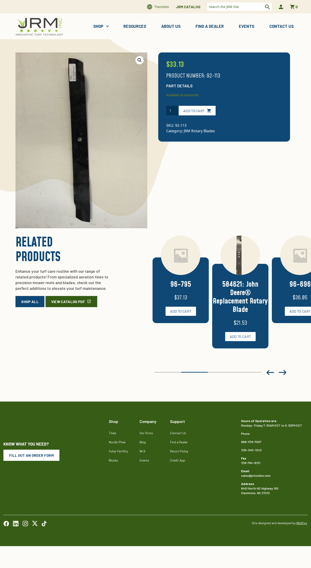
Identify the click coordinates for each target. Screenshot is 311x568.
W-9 (142, 451)
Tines (112, 433)
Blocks (113, 460)
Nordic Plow (117, 442)
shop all (30, 301)
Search (267, 7)
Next (282, 372)
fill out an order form (31, 455)
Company (148, 421)
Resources (134, 26)
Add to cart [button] (181, 311)
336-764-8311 (250, 463)
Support (177, 421)
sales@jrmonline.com (255, 475)
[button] (139, 60)
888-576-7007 (251, 442)
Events (246, 26)
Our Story (146, 433)
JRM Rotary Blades (199, 130)
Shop (98, 26)
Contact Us (281, 26)
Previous (270, 372)
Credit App (177, 460)
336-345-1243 (251, 450)
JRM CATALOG (188, 7)
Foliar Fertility (118, 451)
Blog (143, 442)
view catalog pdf (68, 301)
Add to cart (194, 111)
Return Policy (179, 451)
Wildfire (301, 523)
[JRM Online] (40, 26)
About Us (171, 26)
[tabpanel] (181, 285)
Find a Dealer (210, 26)
